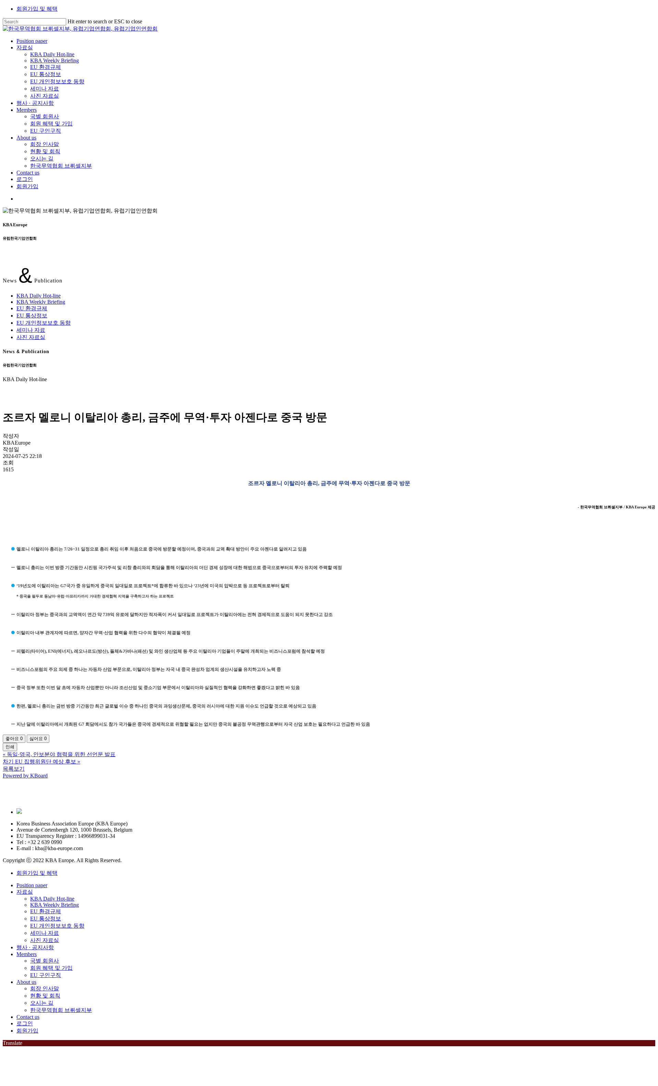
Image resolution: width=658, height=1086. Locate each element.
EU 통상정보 (31, 315)
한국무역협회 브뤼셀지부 (61, 1010)
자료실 (24, 892)
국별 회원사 (44, 961)
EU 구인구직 (45, 975)
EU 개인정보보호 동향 (43, 323)
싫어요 (38, 738)
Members (26, 954)
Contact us (27, 1017)
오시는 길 (41, 1003)
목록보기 (14, 769)
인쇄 (9, 746)
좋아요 (14, 738)
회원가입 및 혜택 (37, 9)
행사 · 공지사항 (35, 947)
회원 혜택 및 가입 (51, 968)
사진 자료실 (30, 337)
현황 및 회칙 (45, 996)
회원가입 (27, 1031)
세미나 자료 (30, 330)
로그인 (24, 1023)
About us (26, 982)
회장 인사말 (44, 988)
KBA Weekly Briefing (40, 302)
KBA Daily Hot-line (38, 296)
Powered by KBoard (25, 776)
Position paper (31, 885)
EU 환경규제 (31, 308)
